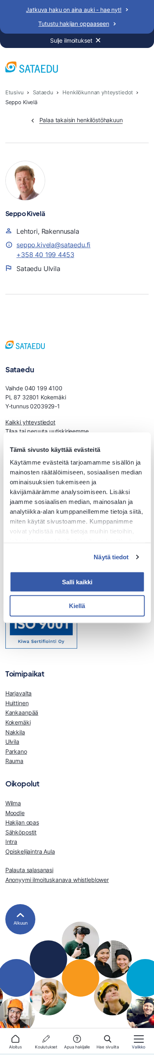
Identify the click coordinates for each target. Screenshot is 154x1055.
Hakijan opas (22, 822)
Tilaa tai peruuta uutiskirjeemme (47, 431)
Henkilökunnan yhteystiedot (97, 92)
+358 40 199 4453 (45, 255)
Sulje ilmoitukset (71, 40)
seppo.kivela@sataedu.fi (53, 245)
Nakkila (15, 732)
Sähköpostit (21, 832)
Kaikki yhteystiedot (30, 422)
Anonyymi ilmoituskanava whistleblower (57, 879)
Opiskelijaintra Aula (30, 851)
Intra (11, 841)
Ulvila (12, 741)
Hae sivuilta (108, 1047)
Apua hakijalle (77, 1047)
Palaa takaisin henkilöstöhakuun (80, 119)
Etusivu (14, 92)
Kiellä (77, 605)
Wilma (13, 803)
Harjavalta (18, 693)
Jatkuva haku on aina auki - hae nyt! (73, 9)
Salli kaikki (77, 581)
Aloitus (15, 1047)
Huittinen (17, 703)
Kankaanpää (21, 712)
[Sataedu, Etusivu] (31, 68)
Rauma (14, 760)
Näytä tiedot (111, 557)
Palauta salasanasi (29, 869)
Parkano (16, 751)
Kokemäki (18, 722)
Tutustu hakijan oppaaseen (73, 23)
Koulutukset (46, 1047)
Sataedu (43, 92)
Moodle (15, 812)
